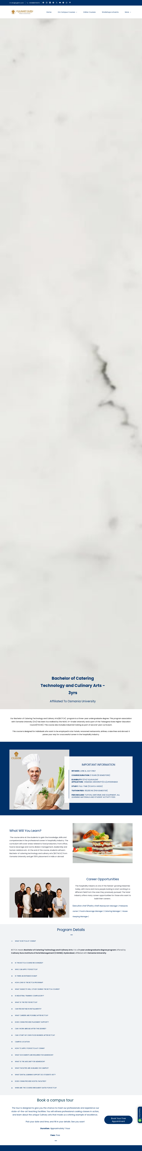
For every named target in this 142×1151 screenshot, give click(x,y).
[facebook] (43, 3)
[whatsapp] (66, 3)
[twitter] (56, 3)
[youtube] (60, 3)
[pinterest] (53, 3)
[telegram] (63, 3)
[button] (71, 941)
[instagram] (46, 3)
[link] (39, 751)
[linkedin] (50, 3)
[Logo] (22, 12)
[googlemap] (70, 3)
